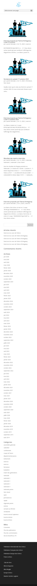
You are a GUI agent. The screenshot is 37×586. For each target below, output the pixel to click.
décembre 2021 (8, 387)
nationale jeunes (8, 489)
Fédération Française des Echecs (13, 550)
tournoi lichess (8, 520)
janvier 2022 (7, 385)
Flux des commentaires (10, 533)
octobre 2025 (7, 279)
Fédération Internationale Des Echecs (15, 547)
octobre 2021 (7, 393)
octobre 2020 (7, 407)
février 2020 (7, 421)
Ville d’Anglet (7, 569)
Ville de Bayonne (8, 566)
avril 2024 (6, 321)
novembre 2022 (8, 365)
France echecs (8, 557)
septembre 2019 (8, 435)
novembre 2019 (8, 429)
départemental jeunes (10, 456)
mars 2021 (7, 396)
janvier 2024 (7, 329)
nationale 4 (14, 162)
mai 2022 (6, 376)
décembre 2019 (8, 426)
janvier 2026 (7, 270)
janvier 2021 (7, 398)
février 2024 (7, 326)
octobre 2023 (7, 337)
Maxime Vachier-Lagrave (11, 576)
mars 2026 (7, 265)
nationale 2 (7, 162)
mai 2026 (6, 259)
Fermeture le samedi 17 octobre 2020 (16, 79)
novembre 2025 (8, 276)
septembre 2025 (8, 282)
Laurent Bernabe (11, 44)
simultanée (7, 511)
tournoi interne (8, 517)
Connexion (7, 527)
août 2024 (7, 312)
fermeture (29, 81)
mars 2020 (7, 418)
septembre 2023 (8, 340)
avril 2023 (6, 351)
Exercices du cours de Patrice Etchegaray (15, 236)
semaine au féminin (9, 509)
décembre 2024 (8, 301)
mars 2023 (7, 354)
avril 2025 (6, 290)
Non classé (7, 83)
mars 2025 (7, 293)
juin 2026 (6, 257)
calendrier (6, 448)
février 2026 (7, 268)
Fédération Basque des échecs (13, 553)
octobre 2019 (7, 432)
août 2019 (7, 437)
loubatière (7, 470)
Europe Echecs (8, 573)
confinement (7, 450)
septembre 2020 (8, 410)
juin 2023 (6, 346)
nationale (28, 160)
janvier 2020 (7, 423)
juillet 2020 (7, 415)
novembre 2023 (8, 334)
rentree (6, 506)
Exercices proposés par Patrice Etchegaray (18, 202)
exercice (28, 44)
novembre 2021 (8, 390)
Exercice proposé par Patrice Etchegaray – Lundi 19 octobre (18, 41)
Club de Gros (7, 562)
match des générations (10, 473)
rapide (5, 500)
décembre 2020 (8, 401)
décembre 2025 (8, 273)
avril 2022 (6, 379)
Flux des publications (10, 530)
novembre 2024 (8, 304)
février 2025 (7, 295)
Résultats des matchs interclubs (14, 158)
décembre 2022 (8, 362)
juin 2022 (6, 373)
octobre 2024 (7, 307)
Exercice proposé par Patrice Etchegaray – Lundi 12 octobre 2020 (18, 118)
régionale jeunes (8, 503)
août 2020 (7, 412)
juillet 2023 (7, 343)
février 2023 (7, 357)
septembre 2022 (8, 371)
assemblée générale (9, 445)
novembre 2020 (8, 404)
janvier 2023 (7, 360)
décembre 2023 (8, 332)
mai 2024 (6, 318)
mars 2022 (7, 382)
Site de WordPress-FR (10, 536)
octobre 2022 (7, 368)
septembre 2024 (8, 309)
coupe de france (8, 453)
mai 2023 (6, 348)
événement (7, 459)
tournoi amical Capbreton (11, 514)
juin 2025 (6, 284)
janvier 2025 (7, 298)
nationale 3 (7, 481)
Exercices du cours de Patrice (12, 233)
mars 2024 (7, 323)
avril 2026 (6, 262)
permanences (8, 498)
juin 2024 (6, 315)
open (5, 495)
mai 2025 (6, 287)
